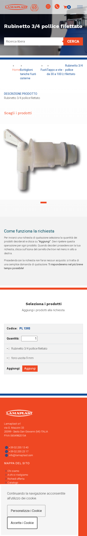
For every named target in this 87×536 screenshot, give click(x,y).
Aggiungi (30, 368)
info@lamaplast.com (21, 455)
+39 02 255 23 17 (18, 451)
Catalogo (12, 482)
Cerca (73, 41)
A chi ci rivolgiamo (17, 474)
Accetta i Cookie (22, 523)
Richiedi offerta (15, 478)
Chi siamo (13, 470)
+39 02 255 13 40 (18, 447)
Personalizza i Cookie (26, 511)
